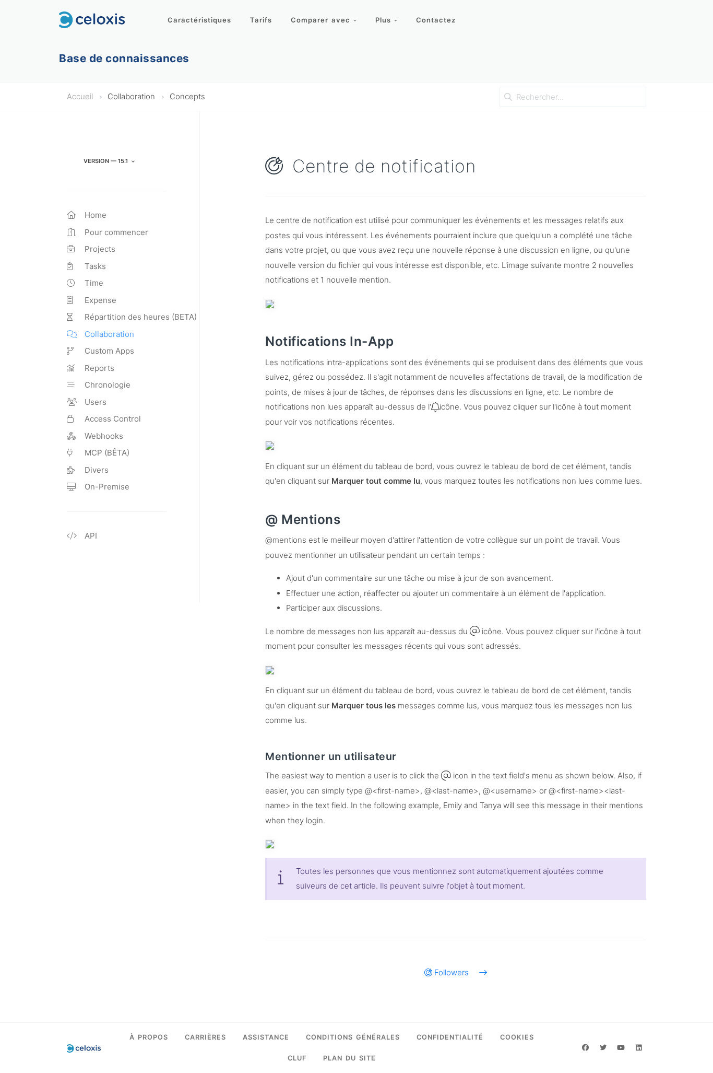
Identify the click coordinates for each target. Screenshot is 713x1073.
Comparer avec (322, 20)
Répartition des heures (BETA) (139, 317)
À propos (148, 1037)
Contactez (436, 20)
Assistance (266, 1037)
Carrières (205, 1037)
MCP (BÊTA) (105, 453)
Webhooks (102, 436)
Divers (95, 470)
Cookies (517, 1037)
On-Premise (105, 487)
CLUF (297, 1058)
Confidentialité (450, 1037)
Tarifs (261, 20)
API (89, 536)
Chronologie (106, 385)
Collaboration (108, 334)
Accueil (80, 96)
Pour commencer (115, 232)
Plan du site (349, 1058)
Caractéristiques (199, 20)
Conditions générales (353, 1037)
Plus (384, 20)
